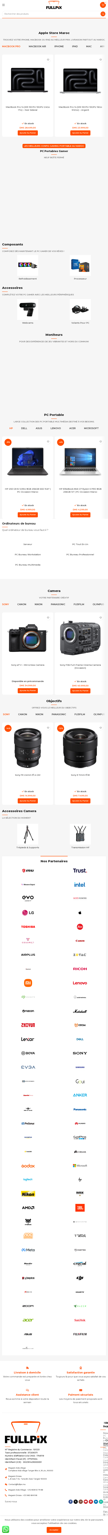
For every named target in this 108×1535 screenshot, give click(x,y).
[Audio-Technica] (80, 997)
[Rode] (80, 1194)
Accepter (54, 1530)
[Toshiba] (28, 927)
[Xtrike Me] (28, 1292)
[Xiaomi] (28, 983)
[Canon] (80, 941)
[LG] (28, 913)
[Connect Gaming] (28, 941)
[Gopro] (80, 1137)
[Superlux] (28, 1095)
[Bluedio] (28, 1264)
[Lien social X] (76, 1502)
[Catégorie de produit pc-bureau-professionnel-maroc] (80, 553)
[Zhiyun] (28, 1025)
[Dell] (80, 1039)
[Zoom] (28, 1306)
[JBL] (80, 1208)
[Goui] (80, 1081)
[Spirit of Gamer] (28, 1109)
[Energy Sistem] (28, 1348)
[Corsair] (80, 1152)
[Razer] (80, 1306)
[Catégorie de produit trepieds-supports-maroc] (27, 837)
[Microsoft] (80, 1166)
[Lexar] (28, 1039)
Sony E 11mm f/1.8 (80, 775)
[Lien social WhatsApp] (101, 1502)
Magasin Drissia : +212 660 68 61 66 (22, 1495)
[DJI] (80, 1278)
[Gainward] (80, 1222)
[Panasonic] (80, 1109)
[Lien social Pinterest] (91, 1502)
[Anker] (80, 1095)
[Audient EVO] (28, 899)
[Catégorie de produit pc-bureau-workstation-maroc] (27, 553)
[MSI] (28, 871)
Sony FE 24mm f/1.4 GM (27, 775)
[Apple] (80, 913)
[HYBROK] (28, 1222)
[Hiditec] (80, 1250)
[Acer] (28, 1320)
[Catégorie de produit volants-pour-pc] (80, 312)
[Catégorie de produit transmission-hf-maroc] (80, 837)
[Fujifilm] (80, 1334)
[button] (28, 132)
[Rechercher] (103, 14)
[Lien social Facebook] (70, 1502)
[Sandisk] (80, 1320)
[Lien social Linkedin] (96, 1502)
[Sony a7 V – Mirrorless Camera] (28, 638)
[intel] (80, 885)
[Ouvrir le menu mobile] (3, 5)
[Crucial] (80, 1264)
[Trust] (80, 871)
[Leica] (80, 927)
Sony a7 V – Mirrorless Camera (27, 665)
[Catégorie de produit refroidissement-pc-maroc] (27, 268)
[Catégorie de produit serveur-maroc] (27, 542)
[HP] (80, 1180)
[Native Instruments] (28, 1081)
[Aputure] (28, 969)
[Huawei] (80, 1123)
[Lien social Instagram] (81, 1502)
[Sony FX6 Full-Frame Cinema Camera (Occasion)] (80, 638)
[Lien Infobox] (81, 1372)
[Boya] (28, 1053)
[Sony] (80, 1053)
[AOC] (28, 1236)
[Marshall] (80, 1011)
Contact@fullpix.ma (17, 1484)
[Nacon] (28, 1011)
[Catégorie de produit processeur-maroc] (80, 268)
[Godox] (28, 1166)
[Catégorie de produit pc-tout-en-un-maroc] (80, 542)
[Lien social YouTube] (86, 1502)
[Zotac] (80, 955)
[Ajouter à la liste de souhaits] (48, 59)
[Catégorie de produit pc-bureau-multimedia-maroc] (27, 563)
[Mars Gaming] (80, 899)
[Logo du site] (54, 4)
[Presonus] (28, 1123)
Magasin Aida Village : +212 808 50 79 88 (25, 1490)
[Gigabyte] (80, 1292)
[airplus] (28, 955)
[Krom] (80, 1025)
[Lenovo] (80, 983)
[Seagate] (28, 997)
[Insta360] (28, 1152)
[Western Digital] (28, 885)
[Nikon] (28, 1194)
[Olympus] (28, 1137)
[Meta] (28, 1250)
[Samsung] (80, 1067)
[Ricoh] (80, 969)
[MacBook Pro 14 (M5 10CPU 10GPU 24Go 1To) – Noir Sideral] (28, 80)
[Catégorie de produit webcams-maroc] (27, 312)
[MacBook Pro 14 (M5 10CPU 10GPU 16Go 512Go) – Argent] (80, 80)
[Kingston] (28, 1278)
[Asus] (28, 1334)
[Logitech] (28, 1180)
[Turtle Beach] (80, 1236)
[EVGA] (28, 1067)
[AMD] (28, 1208)
